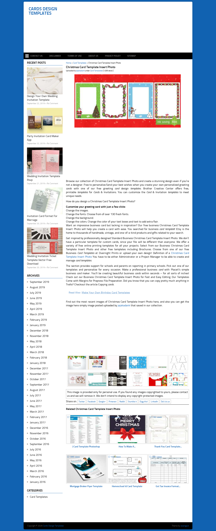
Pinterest (112, 401)
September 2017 (39, 384)
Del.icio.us (165, 401)
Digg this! (144, 401)
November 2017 (39, 373)
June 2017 (36, 400)
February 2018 (38, 357)
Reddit (122, 401)
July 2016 (35, 449)
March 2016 (37, 471)
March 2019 (37, 314)
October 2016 (38, 438)
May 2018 (36, 341)
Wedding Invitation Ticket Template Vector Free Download (41, 259)
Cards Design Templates (43, 11)
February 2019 (38, 319)
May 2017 (36, 406)
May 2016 (36, 460)
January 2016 (38, 482)
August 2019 (37, 287)
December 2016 (39, 427)
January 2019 (38, 325)
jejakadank (80, 71)
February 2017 (38, 417)
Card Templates (96, 71)
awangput (185, 526)
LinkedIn (154, 401)
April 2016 (36, 465)
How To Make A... (127, 446)
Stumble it (132, 401)
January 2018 (38, 363)
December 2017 (39, 368)
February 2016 (38, 476)
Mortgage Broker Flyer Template (86, 486)
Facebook (92, 401)
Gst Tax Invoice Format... (168, 486)
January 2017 (38, 422)
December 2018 (39, 330)
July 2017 (35, 395)
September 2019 (39, 281)
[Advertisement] (110, 42)
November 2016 (39, 433)
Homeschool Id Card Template (127, 486)
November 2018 (39, 336)
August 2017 (37, 390)
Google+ (102, 401)
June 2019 (36, 298)
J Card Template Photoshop (86, 446)
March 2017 (37, 411)
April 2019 (36, 309)
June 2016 (36, 454)
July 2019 (35, 292)
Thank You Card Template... (168, 446)
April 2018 (36, 346)
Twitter (82, 401)
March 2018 (37, 352)
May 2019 (36, 303)
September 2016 (39, 444)
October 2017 (38, 379)
